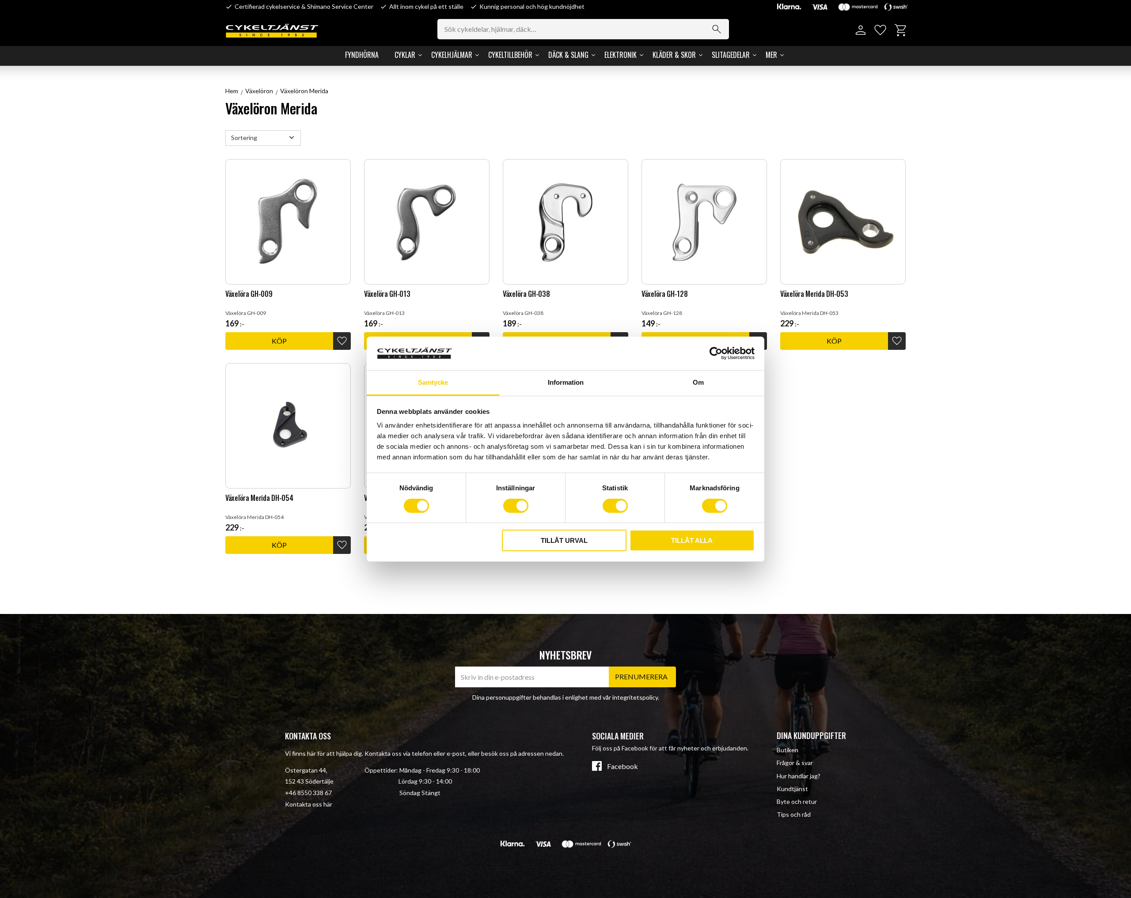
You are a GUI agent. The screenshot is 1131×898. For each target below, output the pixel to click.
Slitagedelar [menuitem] (731, 54)
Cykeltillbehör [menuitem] (510, 54)
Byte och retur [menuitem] (797, 801)
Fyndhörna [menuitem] (362, 54)
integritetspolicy (635, 697)
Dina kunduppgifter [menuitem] (811, 735)
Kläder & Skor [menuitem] (674, 54)
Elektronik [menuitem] (620, 54)
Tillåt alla (692, 540)
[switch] (515, 506)
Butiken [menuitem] (787, 750)
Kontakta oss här (308, 804)
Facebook (622, 766)
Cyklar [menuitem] (405, 54)
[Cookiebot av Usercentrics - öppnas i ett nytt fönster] (716, 353)
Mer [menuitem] (771, 54)
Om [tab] (698, 382)
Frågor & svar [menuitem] (795, 762)
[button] (880, 30)
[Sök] (716, 29)
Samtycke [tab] (433, 382)
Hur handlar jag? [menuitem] (798, 776)
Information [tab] (566, 382)
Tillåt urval (564, 540)
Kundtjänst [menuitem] (792, 788)
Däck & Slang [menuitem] (568, 54)
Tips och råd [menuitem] (794, 814)
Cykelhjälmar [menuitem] (451, 54)
